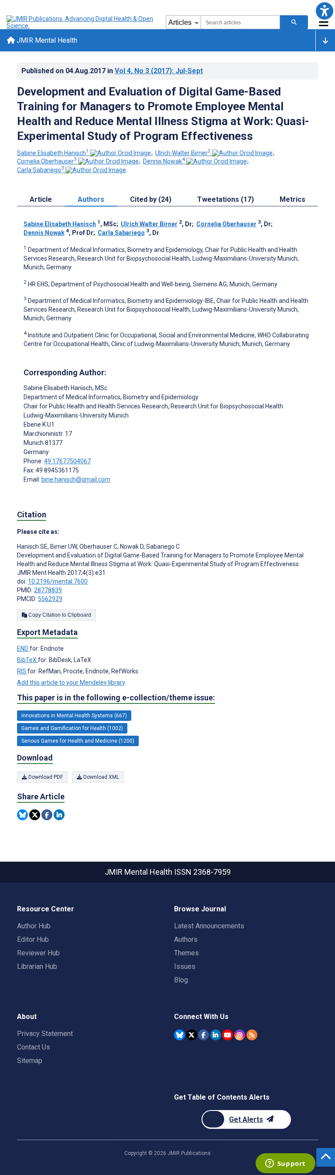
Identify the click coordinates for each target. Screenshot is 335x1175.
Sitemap (29, 1060)
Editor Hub (33, 939)
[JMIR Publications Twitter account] (191, 1034)
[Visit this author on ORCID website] (120, 152)
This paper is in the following (116, 697)
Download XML (100, 777)
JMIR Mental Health (46, 40)
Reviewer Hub (38, 953)
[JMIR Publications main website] (81, 22)
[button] (324, 10)
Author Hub (34, 926)
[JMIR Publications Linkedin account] (215, 1034)
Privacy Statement (45, 1033)
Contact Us (33, 1047)
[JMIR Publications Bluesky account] (179, 1034)
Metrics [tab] (292, 199)
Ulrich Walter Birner (183, 152)
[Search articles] (294, 22)
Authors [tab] (91, 199)
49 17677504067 (67, 461)
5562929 (50, 598)
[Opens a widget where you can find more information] (285, 1164)
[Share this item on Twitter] (34, 814)
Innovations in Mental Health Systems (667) (74, 716)
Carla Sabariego (40, 169)
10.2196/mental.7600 (58, 581)
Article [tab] (41, 199)
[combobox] (240, 22)
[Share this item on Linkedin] (59, 814)
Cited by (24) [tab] (150, 199)
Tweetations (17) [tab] (225, 199)
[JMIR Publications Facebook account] (203, 1034)
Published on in (112, 71)
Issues (184, 966)
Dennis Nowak (164, 161)
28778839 (48, 590)
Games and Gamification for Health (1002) (72, 728)
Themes (186, 953)
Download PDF (45, 777)
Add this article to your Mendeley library (71, 682)
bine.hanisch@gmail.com (75, 479)
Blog (181, 980)
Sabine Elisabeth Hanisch (53, 152)
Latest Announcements (209, 926)
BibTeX (27, 659)
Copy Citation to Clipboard (59, 615)
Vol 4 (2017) (159, 71)
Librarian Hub (37, 966)
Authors (186, 939)
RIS (22, 671)
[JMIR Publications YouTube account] (227, 1034)
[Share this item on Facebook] (46, 814)
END (23, 648)
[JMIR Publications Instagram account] (239, 1034)
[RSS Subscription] (251, 1034)
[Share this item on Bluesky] (22, 814)
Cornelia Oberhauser (47, 161)
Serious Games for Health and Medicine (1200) (77, 741)
